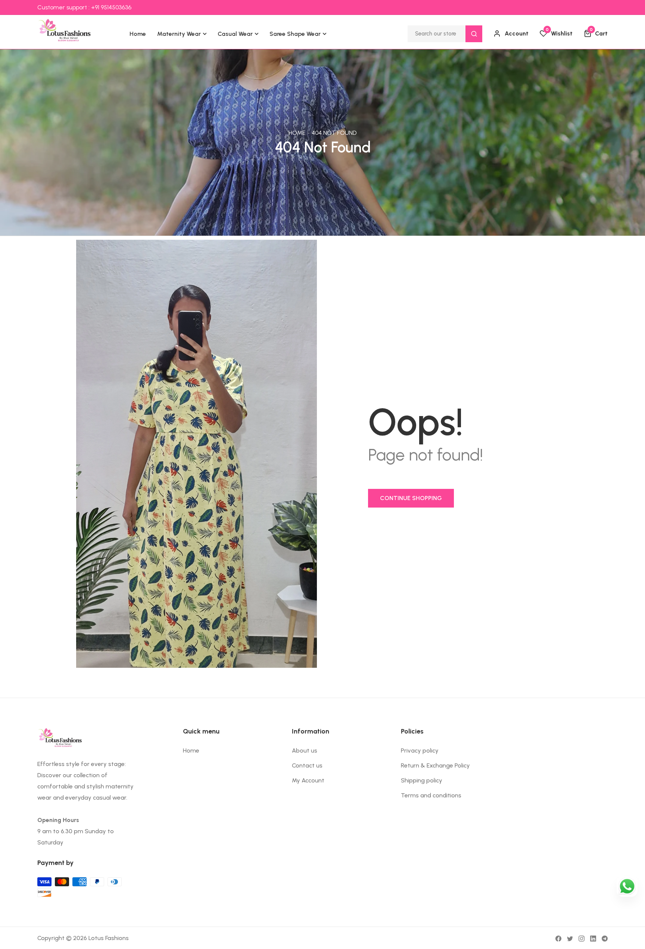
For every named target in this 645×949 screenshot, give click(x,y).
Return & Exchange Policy (435, 765)
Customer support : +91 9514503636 (84, 7)
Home (297, 132)
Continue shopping (411, 498)
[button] (596, 34)
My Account (308, 780)
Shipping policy (421, 780)
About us (304, 750)
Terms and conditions (431, 795)
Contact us (307, 765)
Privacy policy (420, 750)
